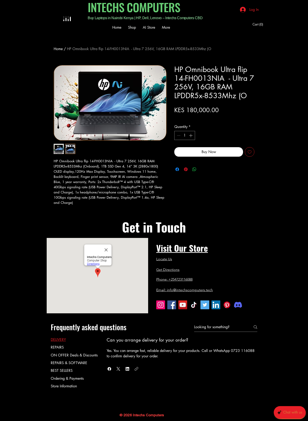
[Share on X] (203, 169)
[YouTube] (182, 304)
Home (58, 49)
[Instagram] (160, 304)
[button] (109, 369)
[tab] (74, 339)
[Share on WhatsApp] (194, 169)
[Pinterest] (227, 304)
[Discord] (238, 304)
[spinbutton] (184, 135)
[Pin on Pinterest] (185, 169)
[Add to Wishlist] (249, 152)
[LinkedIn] (215, 304)
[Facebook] (171, 304)
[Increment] (191, 135)
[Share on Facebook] (177, 169)
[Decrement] (178, 135)
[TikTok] (193, 304)
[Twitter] (204, 304)
